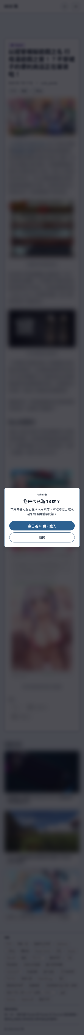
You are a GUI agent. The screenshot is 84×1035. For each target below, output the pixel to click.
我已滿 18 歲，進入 (42, 526)
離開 (42, 537)
